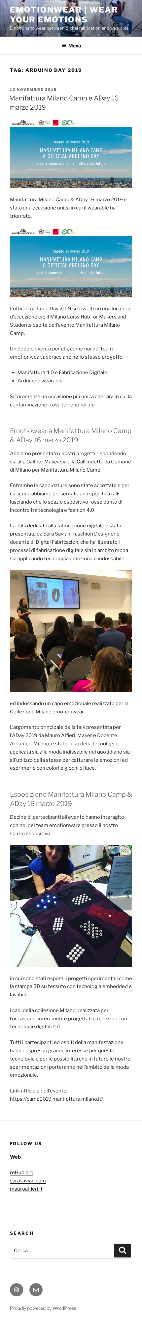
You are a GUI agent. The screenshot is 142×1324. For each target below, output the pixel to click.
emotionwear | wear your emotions (64, 14)
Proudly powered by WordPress (43, 1308)
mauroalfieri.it (26, 1189)
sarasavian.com (28, 1181)
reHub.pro (21, 1172)
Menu (74, 45)
